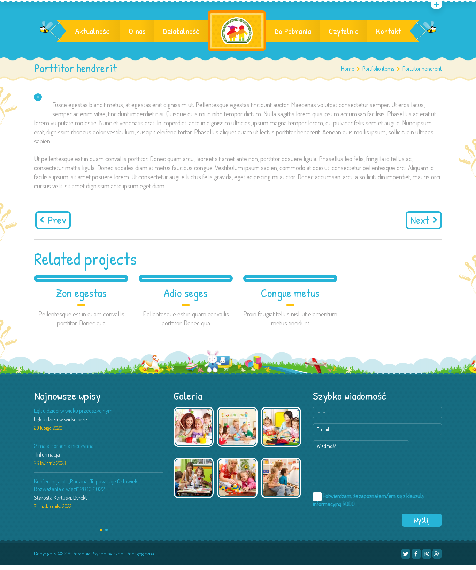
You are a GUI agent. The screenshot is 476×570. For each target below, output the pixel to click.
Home (347, 68)
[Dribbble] (426, 554)
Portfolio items (378, 68)
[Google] (437, 554)
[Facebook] (416, 554)
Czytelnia (344, 31)
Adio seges (186, 293)
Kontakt (388, 31)
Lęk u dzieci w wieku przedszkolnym (73, 410)
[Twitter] (405, 554)
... (89, 419)
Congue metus (290, 293)
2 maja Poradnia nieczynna (64, 445)
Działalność (181, 31)
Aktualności (93, 31)
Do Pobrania (293, 31)
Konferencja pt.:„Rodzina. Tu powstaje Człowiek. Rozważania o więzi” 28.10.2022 (86, 484)
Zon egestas (81, 293)
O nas (137, 31)
